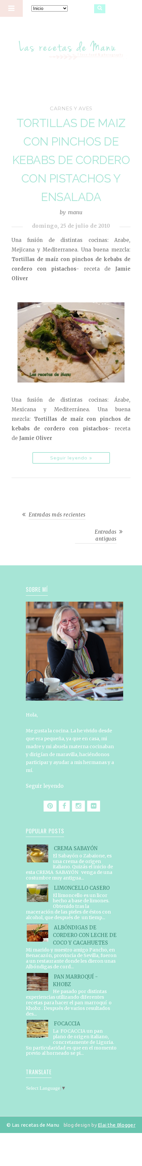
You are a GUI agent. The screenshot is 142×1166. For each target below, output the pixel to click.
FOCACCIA (67, 1023)
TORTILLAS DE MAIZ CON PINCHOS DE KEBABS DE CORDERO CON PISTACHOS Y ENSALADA (71, 160)
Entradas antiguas (106, 535)
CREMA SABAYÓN (75, 848)
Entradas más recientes (57, 515)
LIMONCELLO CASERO (82, 888)
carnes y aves (71, 108)
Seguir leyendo (44, 786)
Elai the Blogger (116, 1125)
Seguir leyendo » (71, 458)
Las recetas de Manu (71, 44)
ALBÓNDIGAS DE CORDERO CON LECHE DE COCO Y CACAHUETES (85, 935)
